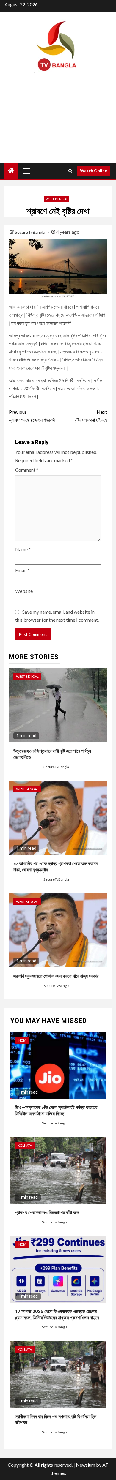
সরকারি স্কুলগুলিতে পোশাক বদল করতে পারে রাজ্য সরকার (55, 976)
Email (22, 570)
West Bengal (57, 199)
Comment (26, 470)
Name (23, 549)
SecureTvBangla (30, 232)
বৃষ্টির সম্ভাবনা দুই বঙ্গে (91, 416)
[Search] (70, 170)
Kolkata (25, 1145)
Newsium (85, 1465)
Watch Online (93, 170)
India (22, 1040)
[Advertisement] (58, 123)
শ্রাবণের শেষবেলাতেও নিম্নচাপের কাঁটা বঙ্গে (47, 1212)
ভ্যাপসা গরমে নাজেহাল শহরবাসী (32, 416)
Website (24, 591)
